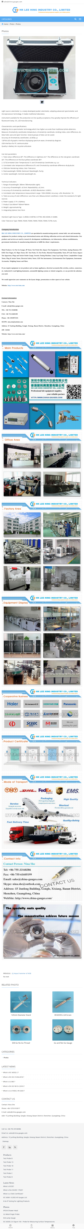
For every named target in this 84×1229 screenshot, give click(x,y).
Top (73, 1227)
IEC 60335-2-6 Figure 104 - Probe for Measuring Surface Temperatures (29, 1222)
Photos (18, 24)
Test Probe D (8, 1177)
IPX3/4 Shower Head (10, 1210)
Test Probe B (7, 1158)
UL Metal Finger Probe (11, 1214)
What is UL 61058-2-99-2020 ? (14, 1091)
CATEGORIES (7, 19)
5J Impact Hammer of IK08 (21, 973)
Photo (12, 24)
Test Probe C (7, 1173)
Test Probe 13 (8, 1162)
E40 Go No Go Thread (21, 1043)
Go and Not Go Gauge (63, 1043)
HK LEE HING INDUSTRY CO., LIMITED (16, 233)
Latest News (8, 1183)
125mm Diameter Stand (21, 1015)
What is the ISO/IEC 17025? (13, 1190)
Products (7, 1155)
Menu (52, 1228)
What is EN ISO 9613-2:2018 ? (13, 1086)
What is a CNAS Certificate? (13, 1194)
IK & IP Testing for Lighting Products (16, 1201)
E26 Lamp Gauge (9, 1218)
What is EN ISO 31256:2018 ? (13, 1077)
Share (10, 1227)
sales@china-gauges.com (13, 2)
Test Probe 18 (8, 1166)
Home (6, 24)
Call (31, 1227)
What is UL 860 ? (9, 1082)
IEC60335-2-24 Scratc (63, 1015)
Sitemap (6, 1141)
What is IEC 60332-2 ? (11, 1072)
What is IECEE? (8, 1186)
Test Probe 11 (8, 1169)
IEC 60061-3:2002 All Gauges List (15, 1197)
